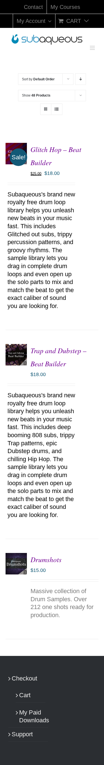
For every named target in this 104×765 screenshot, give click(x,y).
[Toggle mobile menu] (93, 48)
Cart (25, 695)
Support (22, 734)
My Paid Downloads (30, 716)
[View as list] (56, 109)
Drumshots (46, 559)
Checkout (24, 678)
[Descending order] (80, 79)
